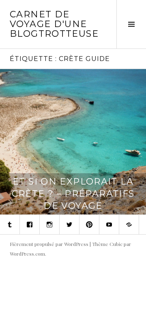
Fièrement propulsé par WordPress (49, 244)
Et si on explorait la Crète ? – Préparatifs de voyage (73, 193)
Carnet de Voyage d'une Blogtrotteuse (54, 24)
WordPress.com (27, 253)
